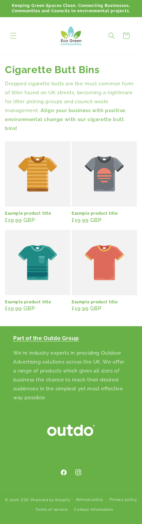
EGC (25, 500)
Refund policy (89, 500)
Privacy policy (123, 500)
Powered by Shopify (50, 500)
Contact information (93, 509)
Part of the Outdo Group (46, 338)
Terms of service (51, 509)
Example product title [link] (28, 213)
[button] (13, 35)
